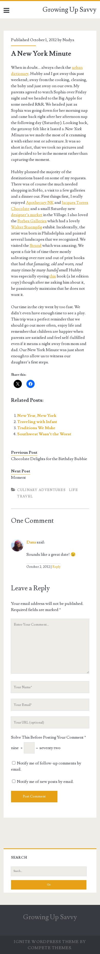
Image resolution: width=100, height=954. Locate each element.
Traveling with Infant (37, 421)
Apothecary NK (40, 202)
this (52, 276)
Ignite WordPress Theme (46, 941)
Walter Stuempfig (26, 227)
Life (73, 490)
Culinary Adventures (41, 490)
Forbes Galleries (32, 221)
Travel (25, 496)
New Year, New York (36, 415)
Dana (31, 542)
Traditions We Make (36, 427)
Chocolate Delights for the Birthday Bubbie (49, 458)
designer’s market (26, 214)
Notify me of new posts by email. (45, 781)
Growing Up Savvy (69, 9)
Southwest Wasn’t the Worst (44, 434)
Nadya (68, 39)
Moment (18, 477)
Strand (36, 245)
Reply (56, 567)
